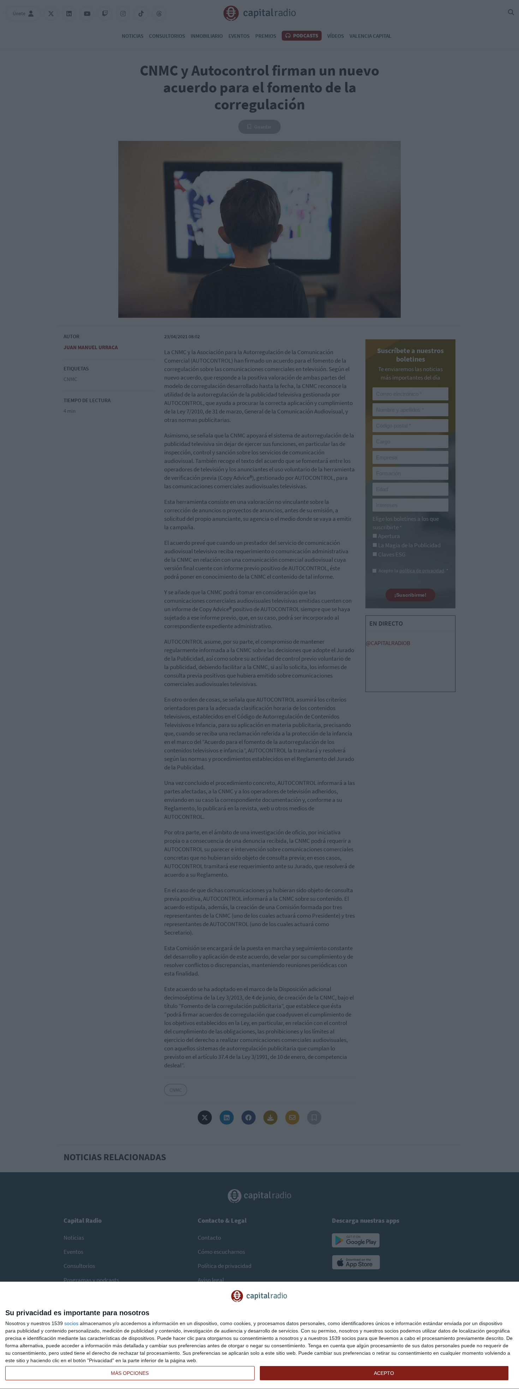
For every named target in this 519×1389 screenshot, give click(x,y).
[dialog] (259, 1335)
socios (71, 1323)
